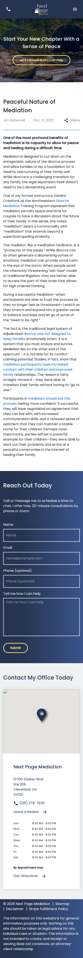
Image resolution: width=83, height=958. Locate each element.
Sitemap (62, 903)
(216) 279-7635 (32, 803)
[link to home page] (41, 8)
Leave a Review (26, 811)
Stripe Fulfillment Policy (48, 908)
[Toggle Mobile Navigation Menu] (75, 9)
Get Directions (26, 875)
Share (75, 120)
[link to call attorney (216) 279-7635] (8, 9)
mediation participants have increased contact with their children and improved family (37, 369)
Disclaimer (15, 908)
